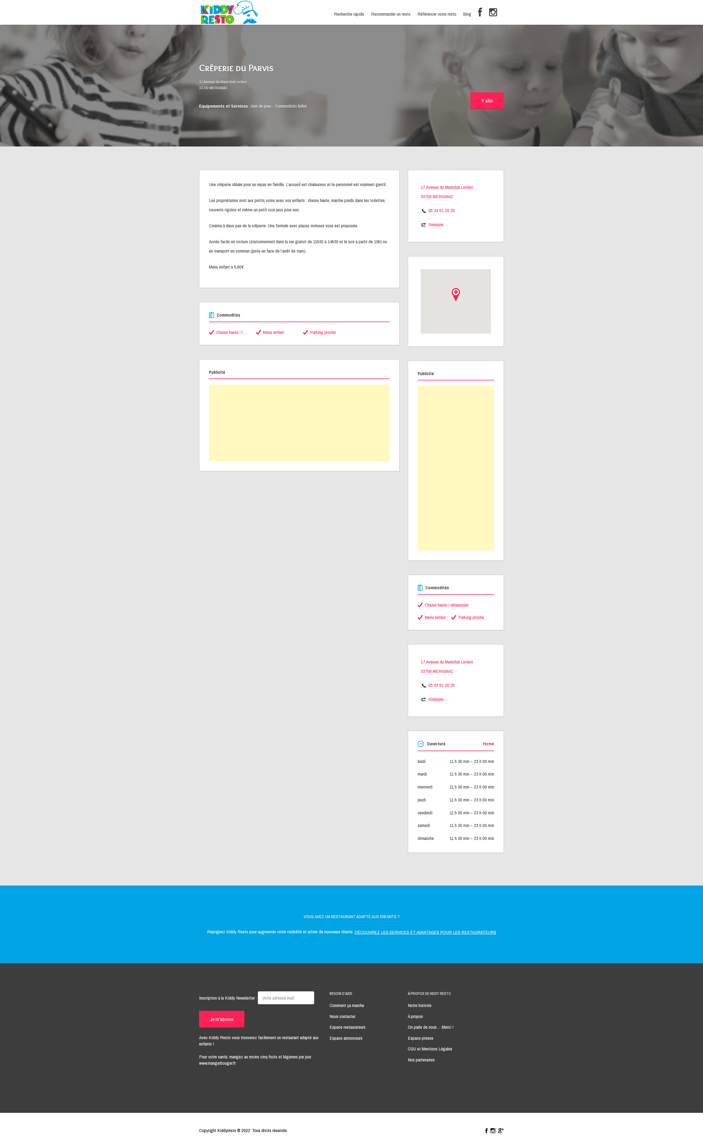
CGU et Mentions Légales (430, 1048)
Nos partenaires (421, 1059)
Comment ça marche (347, 1005)
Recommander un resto (391, 14)
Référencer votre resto (436, 14)
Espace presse (420, 1038)
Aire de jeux (261, 106)
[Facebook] (480, 12)
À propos (415, 1016)
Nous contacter (342, 1016)
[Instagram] (493, 12)
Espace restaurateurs (348, 1027)
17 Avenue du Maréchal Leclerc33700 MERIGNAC (223, 85)
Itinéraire (435, 224)
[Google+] (501, 1130)
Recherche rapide (349, 14)
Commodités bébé (291, 106)
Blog (467, 14)
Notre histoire (419, 1005)
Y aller (487, 100)
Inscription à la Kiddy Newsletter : (228, 998)
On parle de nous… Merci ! (430, 1027)
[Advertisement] (299, 422)
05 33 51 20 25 (441, 210)
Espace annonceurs (346, 1038)
